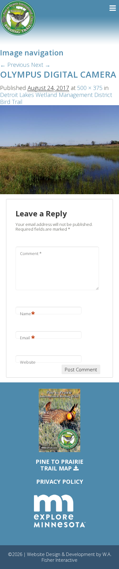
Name (27, 313)
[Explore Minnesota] (59, 511)
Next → (40, 64)
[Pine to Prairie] (18, 18)
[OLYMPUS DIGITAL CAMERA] (59, 149)
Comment (31, 253)
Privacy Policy (59, 481)
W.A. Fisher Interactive (76, 557)
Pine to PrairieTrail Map (59, 465)
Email (27, 337)
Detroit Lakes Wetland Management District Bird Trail (56, 98)
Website (28, 362)
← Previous (15, 64)
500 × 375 (89, 88)
